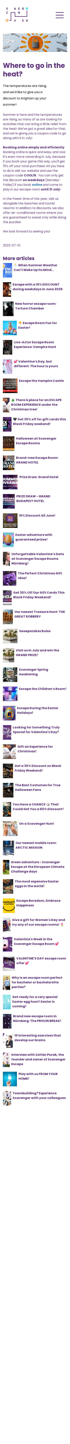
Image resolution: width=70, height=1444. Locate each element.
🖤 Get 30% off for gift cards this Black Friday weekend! (39, 421)
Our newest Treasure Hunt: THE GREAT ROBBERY (39, 614)
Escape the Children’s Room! (42, 689)
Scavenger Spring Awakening (33, 671)
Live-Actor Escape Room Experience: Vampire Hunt (35, 344)
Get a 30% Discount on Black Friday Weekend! (38, 768)
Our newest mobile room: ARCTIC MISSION (36, 845)
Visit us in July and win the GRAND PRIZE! (37, 652)
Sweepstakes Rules (35, 631)
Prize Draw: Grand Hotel (38, 477)
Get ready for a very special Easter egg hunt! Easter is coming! (35, 1002)
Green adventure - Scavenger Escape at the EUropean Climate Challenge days (37, 867)
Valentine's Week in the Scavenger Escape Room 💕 (36, 941)
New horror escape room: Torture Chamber (35, 306)
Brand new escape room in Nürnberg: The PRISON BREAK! (37, 1018)
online (37, 184)
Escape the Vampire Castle (41, 381)
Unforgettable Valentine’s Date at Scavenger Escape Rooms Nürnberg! (37, 559)
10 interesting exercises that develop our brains (37, 1037)
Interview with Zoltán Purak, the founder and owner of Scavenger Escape (38, 1059)
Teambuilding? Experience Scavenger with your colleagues (39, 1095)
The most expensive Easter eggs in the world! (37, 883)
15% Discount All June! (37, 515)
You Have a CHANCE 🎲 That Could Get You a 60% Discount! (38, 806)
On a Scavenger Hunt (36, 823)
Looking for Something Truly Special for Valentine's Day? (36, 729)
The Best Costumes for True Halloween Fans (37, 787)
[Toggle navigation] (59, 15)
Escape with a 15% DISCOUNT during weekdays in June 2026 (38, 286)
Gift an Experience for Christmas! (35, 749)
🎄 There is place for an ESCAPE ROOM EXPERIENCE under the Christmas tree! (36, 405)
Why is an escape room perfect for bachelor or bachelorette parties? (37, 982)
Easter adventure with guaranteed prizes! (33, 537)
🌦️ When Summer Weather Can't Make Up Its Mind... (35, 267)
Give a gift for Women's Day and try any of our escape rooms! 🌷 (38, 922)
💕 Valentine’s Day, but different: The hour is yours (36, 363)
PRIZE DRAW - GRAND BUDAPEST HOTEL (33, 498)
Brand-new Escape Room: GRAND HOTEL (37, 460)
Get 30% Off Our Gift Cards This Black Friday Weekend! (39, 594)
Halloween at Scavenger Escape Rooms (36, 440)
